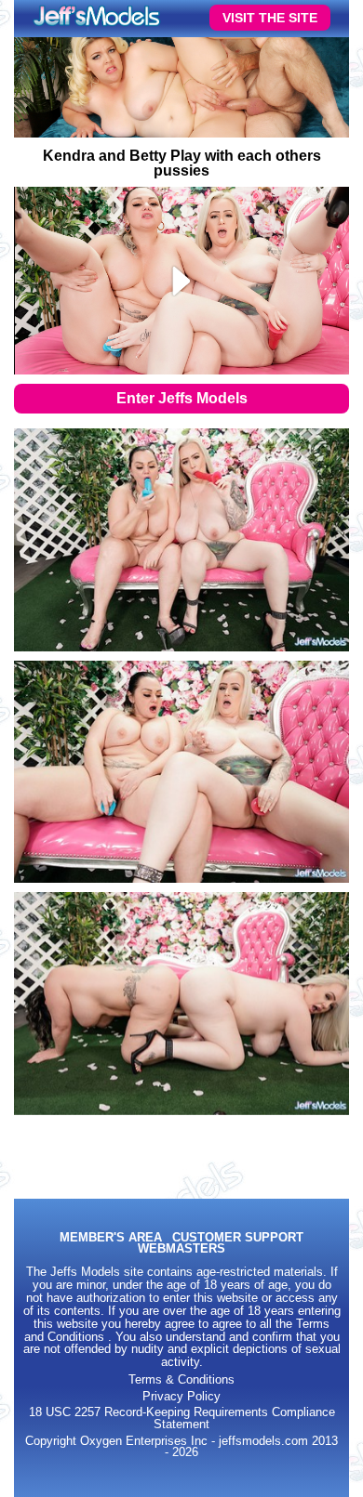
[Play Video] (182, 280)
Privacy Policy (181, 1396)
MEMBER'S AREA (111, 1238)
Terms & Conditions (181, 1379)
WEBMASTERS (181, 1249)
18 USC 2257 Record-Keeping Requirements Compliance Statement (182, 1418)
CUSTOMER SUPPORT (237, 1238)
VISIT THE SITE (269, 17)
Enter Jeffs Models (182, 398)
